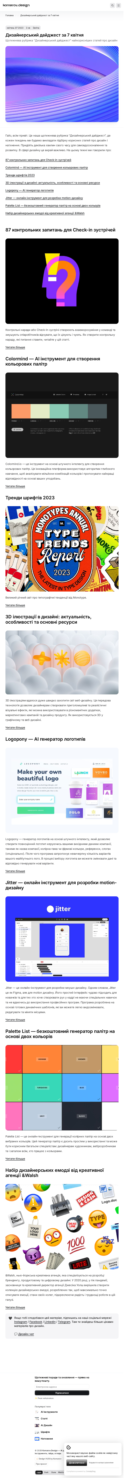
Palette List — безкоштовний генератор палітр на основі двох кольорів (52, 205)
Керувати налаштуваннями (101, 1462)
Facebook (35, 1321)
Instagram (20, 1321)
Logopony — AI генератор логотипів (29, 190)
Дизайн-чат (26, 1334)
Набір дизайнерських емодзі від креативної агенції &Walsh (45, 213)
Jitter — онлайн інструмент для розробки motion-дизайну (44, 198)
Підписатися (62, 1393)
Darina (36, 27)
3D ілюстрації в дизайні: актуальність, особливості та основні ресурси (52, 182)
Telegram (64, 1321)
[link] (16, 5)
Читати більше (15, 347)
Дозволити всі (76, 1462)
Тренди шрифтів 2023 (20, 175)
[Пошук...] (112, 5)
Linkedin (49, 1321)
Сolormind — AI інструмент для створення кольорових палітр (46, 167)
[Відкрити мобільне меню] (118, 5)
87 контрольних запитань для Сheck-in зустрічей (38, 159)
